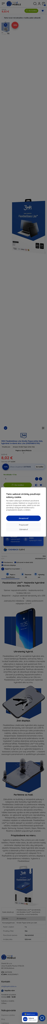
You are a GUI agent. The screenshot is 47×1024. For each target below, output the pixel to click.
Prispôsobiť (23, 525)
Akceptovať (23, 518)
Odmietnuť (23, 529)
